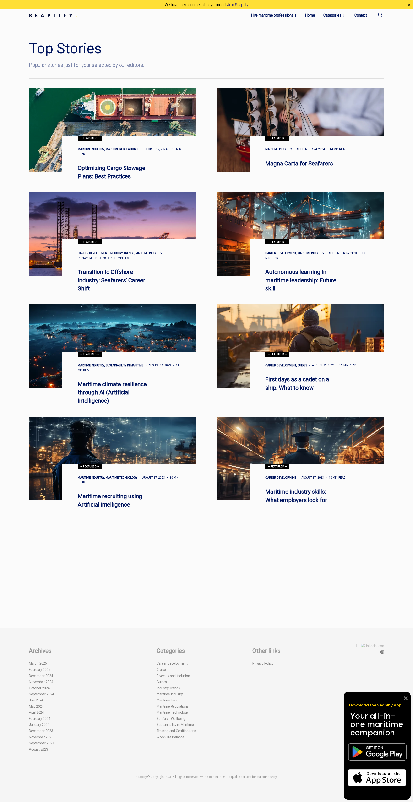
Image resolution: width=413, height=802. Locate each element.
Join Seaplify (237, 4)
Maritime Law (167, 763)
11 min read (345, 365)
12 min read (120, 258)
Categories (332, 15)
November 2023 (41, 800)
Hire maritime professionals (274, 15)
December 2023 (41, 794)
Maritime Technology (121, 477)
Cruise (161, 732)
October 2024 (39, 751)
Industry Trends (122, 253)
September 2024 (41, 757)
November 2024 (41, 745)
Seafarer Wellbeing (171, 781)
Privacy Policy (262, 726)
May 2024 (36, 769)
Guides (302, 365)
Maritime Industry (91, 149)
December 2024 (41, 739)
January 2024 (39, 788)
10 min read (335, 477)
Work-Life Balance (170, 800)
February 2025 (39, 732)
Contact (360, 15)
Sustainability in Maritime (124, 365)
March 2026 (38, 726)
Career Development (93, 253)
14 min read (336, 149)
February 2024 (39, 781)
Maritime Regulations (121, 149)
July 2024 (36, 763)
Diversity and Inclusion (173, 739)
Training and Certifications (176, 794)
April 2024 (36, 776)
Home (310, 15)
